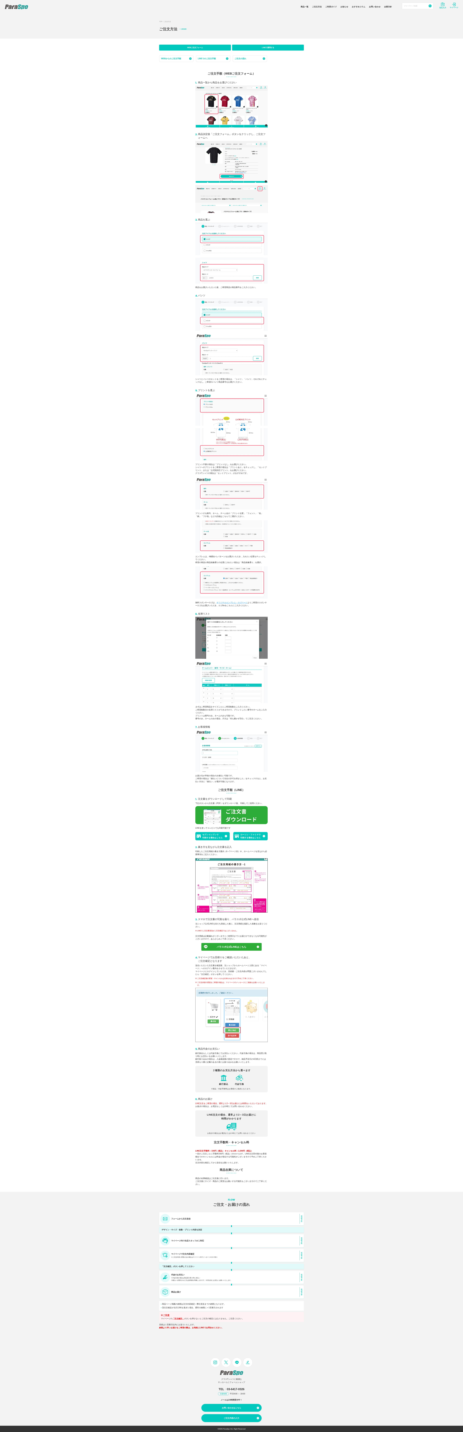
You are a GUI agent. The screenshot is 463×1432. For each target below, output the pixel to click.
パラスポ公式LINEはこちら (231, 947)
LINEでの (207, 59)
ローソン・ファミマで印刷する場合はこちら (250, 836)
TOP (160, 21)
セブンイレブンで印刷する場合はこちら (212, 836)
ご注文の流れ (240, 59)
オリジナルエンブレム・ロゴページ (232, 603)
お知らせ (344, 7)
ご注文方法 (317, 7)
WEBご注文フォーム (195, 47)
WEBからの (171, 59)
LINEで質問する (268, 47)
